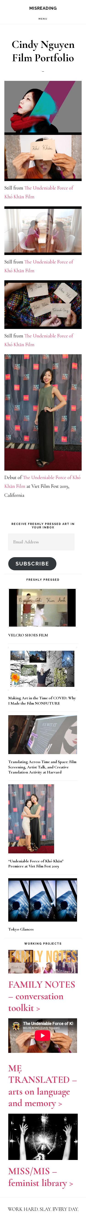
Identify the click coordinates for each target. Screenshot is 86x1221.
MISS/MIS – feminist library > (40, 1177)
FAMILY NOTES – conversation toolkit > (41, 996)
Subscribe (32, 564)
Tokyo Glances (20, 929)
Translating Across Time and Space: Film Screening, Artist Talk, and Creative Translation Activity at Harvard (42, 767)
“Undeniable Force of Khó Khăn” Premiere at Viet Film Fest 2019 (36, 863)
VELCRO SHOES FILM (28, 635)
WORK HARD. (23, 1209)
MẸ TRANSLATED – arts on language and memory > (42, 1085)
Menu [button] (43, 19)
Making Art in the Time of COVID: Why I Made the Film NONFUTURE (42, 700)
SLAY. (46, 1209)
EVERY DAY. (65, 1209)
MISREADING (43, 8)
